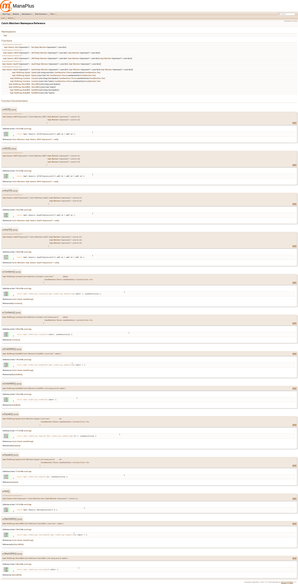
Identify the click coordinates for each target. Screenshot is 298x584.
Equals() (17, 446)
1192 (17, 394)
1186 (17, 564)
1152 (17, 129)
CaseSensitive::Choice (63, 72)
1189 (17, 529)
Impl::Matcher (40, 47)
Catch (3, 18)
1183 (17, 288)
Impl (5, 35)
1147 (17, 504)
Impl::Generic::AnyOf (10, 64)
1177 (17, 431)
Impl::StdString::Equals (21, 72)
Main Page (6, 14)
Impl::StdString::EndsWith (20, 90)
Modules (16, 14)
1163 (17, 210)
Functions (294, 21)
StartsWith (35, 84)
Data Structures (40, 14)
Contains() (18, 303)
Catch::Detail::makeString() (22, 299)
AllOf (33, 53)
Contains (35, 78)
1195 (17, 360)
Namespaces (26, 14)
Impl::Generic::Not (11, 47)
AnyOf (33, 64)
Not (32, 47)
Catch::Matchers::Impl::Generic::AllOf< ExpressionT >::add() (35, 139)
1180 (17, 329)
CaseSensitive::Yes (92, 72)
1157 (17, 171)
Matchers (10, 18)
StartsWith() (19, 544)
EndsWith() (18, 374)
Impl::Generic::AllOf (10, 53)
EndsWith (35, 90)
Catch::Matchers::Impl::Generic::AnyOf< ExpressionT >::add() (35, 220)
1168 (17, 252)
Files (52, 14)
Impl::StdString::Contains (20, 78)
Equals (34, 72)
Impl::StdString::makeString (61, 294)
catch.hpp (27, 129)
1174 (17, 471)
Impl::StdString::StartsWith (19, 84)
